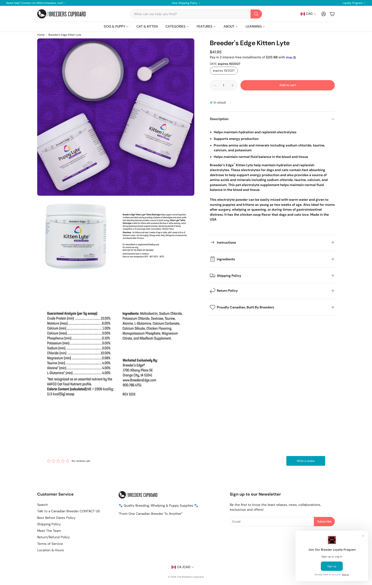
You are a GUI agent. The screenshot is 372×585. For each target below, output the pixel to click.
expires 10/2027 (224, 71)
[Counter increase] (232, 85)
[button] (196, 14)
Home (41, 34)
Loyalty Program (353, 3)
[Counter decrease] (214, 85)
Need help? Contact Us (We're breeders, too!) (34, 3)
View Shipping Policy (184, 3)
